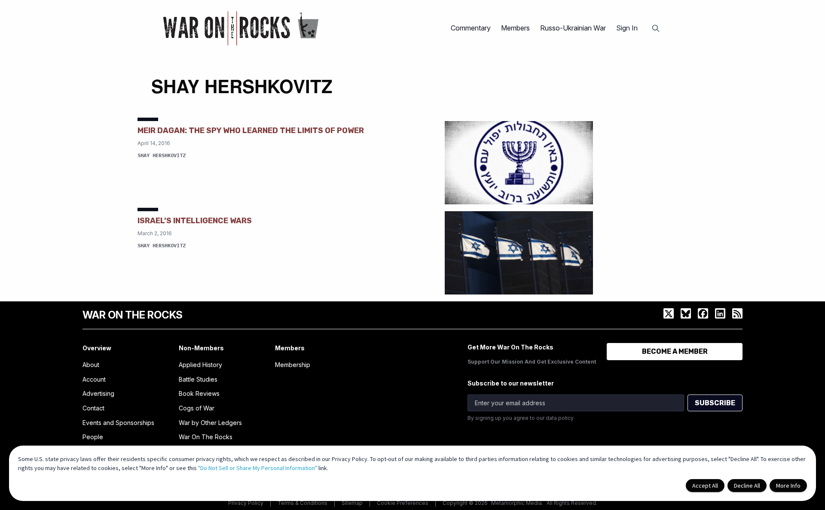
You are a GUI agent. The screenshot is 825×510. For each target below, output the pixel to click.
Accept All (705, 485)
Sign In (627, 28)
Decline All (747, 485)
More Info (788, 485)
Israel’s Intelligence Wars (195, 220)
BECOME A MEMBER (675, 351)
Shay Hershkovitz (162, 155)
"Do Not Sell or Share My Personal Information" (257, 468)
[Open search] (655, 28)
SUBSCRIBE (715, 403)
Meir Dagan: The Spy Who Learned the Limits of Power (251, 130)
